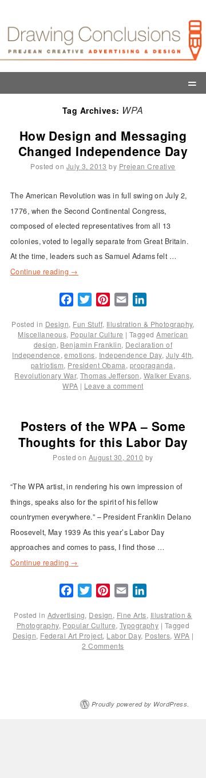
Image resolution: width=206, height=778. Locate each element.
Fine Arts (131, 615)
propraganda (151, 365)
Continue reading (44, 271)
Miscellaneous (42, 334)
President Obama (97, 365)
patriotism (47, 365)
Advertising (66, 615)
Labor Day (123, 635)
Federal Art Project (71, 635)
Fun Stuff (87, 324)
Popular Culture (97, 334)
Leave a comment (114, 385)
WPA (70, 385)
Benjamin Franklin (90, 344)
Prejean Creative (147, 166)
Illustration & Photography (149, 324)
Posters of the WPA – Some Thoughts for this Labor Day (103, 433)
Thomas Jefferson (110, 375)
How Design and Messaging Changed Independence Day (103, 143)
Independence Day (130, 355)
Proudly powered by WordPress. (140, 704)
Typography (139, 625)
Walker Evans (166, 375)
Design (57, 324)
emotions (79, 355)
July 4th (179, 355)
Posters (157, 635)
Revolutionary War (45, 375)
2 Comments (103, 646)
